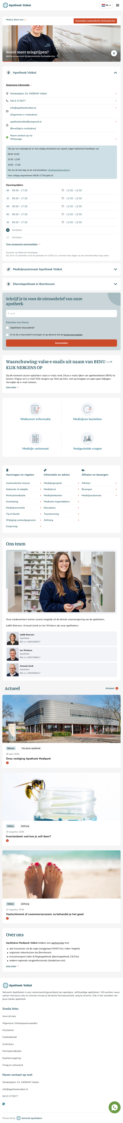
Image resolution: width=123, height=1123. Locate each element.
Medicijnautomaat (91, 495)
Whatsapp (16, 139)
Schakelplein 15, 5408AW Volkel (28, 93)
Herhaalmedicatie (16, 495)
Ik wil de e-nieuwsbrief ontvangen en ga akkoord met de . (46, 335)
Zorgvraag (12, 526)
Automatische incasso (18, 483)
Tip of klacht (13, 514)
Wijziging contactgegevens (21, 520)
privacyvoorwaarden (73, 334)
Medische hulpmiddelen (57, 501)
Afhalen (86, 483)
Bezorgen (87, 489)
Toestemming (51, 514)
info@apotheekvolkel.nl (23, 108)
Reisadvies (50, 507)
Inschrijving (12, 501)
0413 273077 (18, 100)
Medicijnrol (50, 489)
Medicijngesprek (53, 483)
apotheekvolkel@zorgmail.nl (26, 121)
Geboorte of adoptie (17, 489)
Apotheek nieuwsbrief (22, 327)
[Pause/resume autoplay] (114, 53)
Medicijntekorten (53, 495)
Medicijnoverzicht (15, 507)
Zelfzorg (48, 520)
